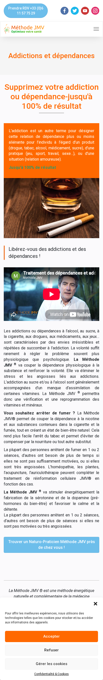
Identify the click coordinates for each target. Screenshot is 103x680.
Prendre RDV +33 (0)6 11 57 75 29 (25, 10)
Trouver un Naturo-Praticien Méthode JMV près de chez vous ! (51, 544)
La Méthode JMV (61, 393)
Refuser (51, 650)
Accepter (51, 636)
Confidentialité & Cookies (51, 674)
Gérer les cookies (51, 664)
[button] (95, 603)
